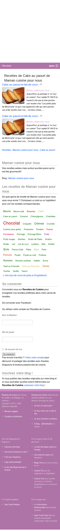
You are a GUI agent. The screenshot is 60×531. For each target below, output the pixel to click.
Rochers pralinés (23, 260)
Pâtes (28, 249)
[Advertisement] (30, 31)
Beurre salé (19, 211)
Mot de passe (8, 332)
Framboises (8, 234)
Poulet (17, 254)
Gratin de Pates (35, 239)
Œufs (6, 249)
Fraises (49, 229)
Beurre (7, 211)
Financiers (28, 229)
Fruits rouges (9, 239)
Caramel (24, 216)
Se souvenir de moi (13, 349)
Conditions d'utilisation (13, 416)
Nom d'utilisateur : (10, 315)
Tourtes (6, 270)
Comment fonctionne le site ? (16, 451)
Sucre (45, 260)
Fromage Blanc (34, 234)
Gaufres (21, 239)
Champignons (37, 216)
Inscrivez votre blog (12, 446)
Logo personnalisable (12, 462)
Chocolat (11, 223)
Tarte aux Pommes (30, 266)
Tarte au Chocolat (11, 266)
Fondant (40, 229)
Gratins (48, 239)
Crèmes (39, 223)
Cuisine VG (38, 470)
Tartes (45, 266)
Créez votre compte (34, 357)
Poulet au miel (29, 254)
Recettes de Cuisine (10, 394)
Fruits (46, 234)
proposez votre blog (34, 385)
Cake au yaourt (10, 216)
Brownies (31, 211)
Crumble (51, 223)
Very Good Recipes (12, 504)
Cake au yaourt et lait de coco (20, 84)
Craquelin (27, 223)
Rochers (8, 260)
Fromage (21, 234)
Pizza (36, 249)
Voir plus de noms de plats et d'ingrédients (26, 275)
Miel (43, 243)
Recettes (6, 65)
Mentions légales (11, 411)
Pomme (7, 255)
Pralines (42, 254)
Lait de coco (23, 244)
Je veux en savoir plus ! (43, 405)
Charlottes (50, 216)
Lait (13, 243)
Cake (41, 211)
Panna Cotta (17, 249)
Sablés (37, 260)
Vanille (16, 270)
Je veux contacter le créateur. (45, 418)
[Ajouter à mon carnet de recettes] (41, 84)
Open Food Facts (41, 515)
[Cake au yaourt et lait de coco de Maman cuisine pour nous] (13, 95)
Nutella (51, 243)
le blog (36, 423)
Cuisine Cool (39, 478)
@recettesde (47, 423)
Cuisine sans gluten (12, 229)
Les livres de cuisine (42, 454)
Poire (44, 249)
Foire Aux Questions (12, 457)
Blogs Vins (38, 462)
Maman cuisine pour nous (38, 90)
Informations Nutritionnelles (40, 505)
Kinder (6, 243)
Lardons (35, 243)
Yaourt (24, 270)
